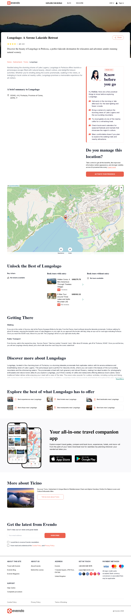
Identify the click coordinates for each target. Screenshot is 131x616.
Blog (69, 3)
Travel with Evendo (13, 566)
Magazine (79, 3)
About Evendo (36, 566)
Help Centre (11, 588)
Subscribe (55, 535)
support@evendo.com (86, 570)
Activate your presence (105, 174)
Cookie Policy (37, 545)
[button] (65, 217)
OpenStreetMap (14, 185)
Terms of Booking (61, 602)
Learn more (112, 167)
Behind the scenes (37, 570)
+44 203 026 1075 (85, 566)
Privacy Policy (49, 545)
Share (119, 37)
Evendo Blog (11, 570)
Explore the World (54, 3)
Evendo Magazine (13, 574)
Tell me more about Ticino (50, 497)
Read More (120, 379)
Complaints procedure (14, 592)
